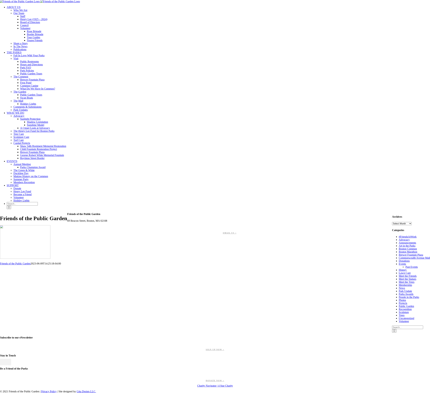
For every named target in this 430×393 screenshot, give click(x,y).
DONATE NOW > (215, 381)
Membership (405, 285)
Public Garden (406, 306)
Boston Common (408, 248)
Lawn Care (405, 273)
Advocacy (404, 239)
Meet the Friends (408, 276)
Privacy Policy (49, 391)
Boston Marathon (408, 251)
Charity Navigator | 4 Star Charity (215, 385)
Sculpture (404, 312)
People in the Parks (409, 297)
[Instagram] (9, 362)
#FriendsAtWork (408, 236)
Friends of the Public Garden (15, 263)
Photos (402, 300)
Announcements (407, 242)
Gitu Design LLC (86, 391)
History (403, 269)
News (402, 288)
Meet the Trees (406, 282)
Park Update (405, 291)
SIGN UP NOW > (215, 350)
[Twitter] (5, 362)
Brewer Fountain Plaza (411, 254)
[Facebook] (2, 362)
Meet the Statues (407, 279)
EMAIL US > (229, 233)
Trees (401, 315)
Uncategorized (406, 318)
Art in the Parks (407, 245)
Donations (404, 260)
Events (402, 263)
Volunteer (404, 321)
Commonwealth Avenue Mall (414, 257)
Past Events (411, 266)
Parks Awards (406, 294)
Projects (403, 303)
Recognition (405, 309)
